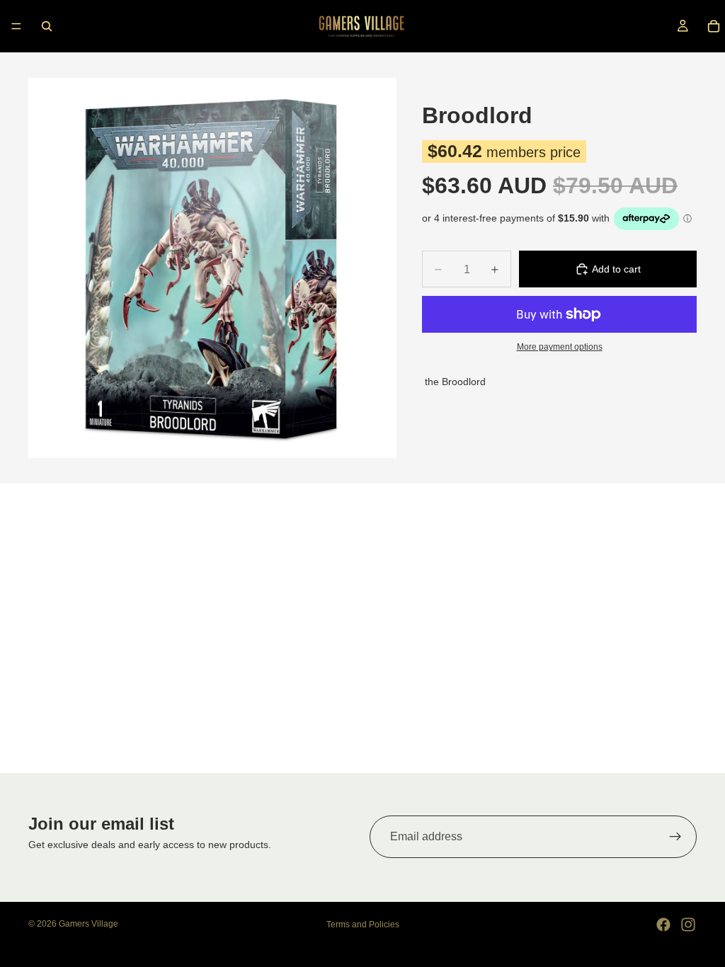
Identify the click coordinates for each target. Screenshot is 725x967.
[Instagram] (688, 924)
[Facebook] (663, 924)
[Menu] (16, 26)
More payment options (560, 346)
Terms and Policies (362, 924)
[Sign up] (675, 837)
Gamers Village (88, 924)
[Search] (46, 26)
